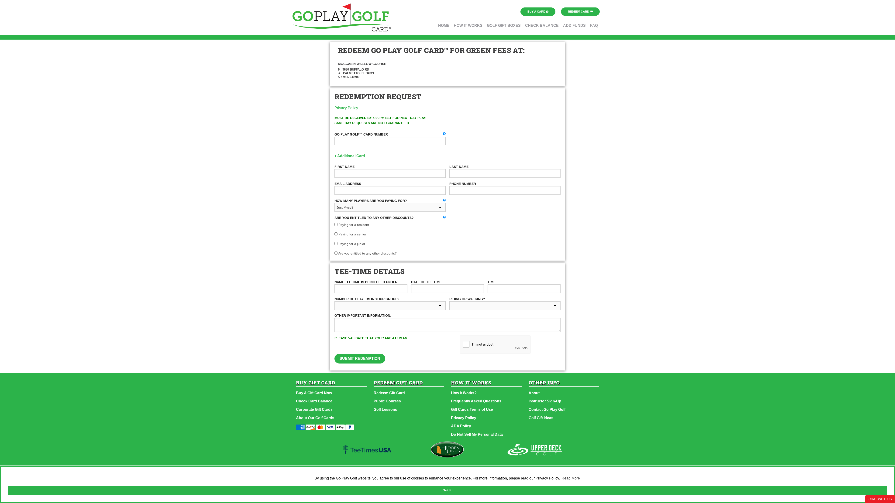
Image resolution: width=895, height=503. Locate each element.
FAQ (594, 25)
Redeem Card (579, 11)
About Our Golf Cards (315, 418)
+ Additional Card (349, 156)
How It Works (468, 25)
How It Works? (464, 393)
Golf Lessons (385, 409)
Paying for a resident (353, 225)
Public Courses (387, 401)
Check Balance (542, 25)
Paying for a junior (351, 244)
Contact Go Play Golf (547, 409)
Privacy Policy (346, 108)
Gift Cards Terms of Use (472, 409)
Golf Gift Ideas (541, 418)
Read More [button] (570, 478)
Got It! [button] (448, 490)
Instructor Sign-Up (545, 401)
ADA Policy (461, 426)
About (534, 393)
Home (443, 25)
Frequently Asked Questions (476, 401)
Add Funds (574, 25)
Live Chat (880, 499)
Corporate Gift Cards (314, 409)
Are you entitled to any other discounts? (367, 253)
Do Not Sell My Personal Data (477, 434)
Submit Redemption (360, 358)
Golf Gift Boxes (504, 25)
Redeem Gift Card (389, 393)
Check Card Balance (314, 401)
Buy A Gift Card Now (314, 393)
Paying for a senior (351, 234)
